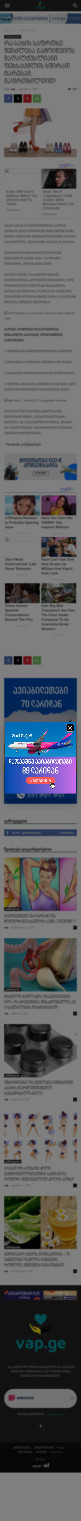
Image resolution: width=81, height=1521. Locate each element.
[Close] (70, 728)
